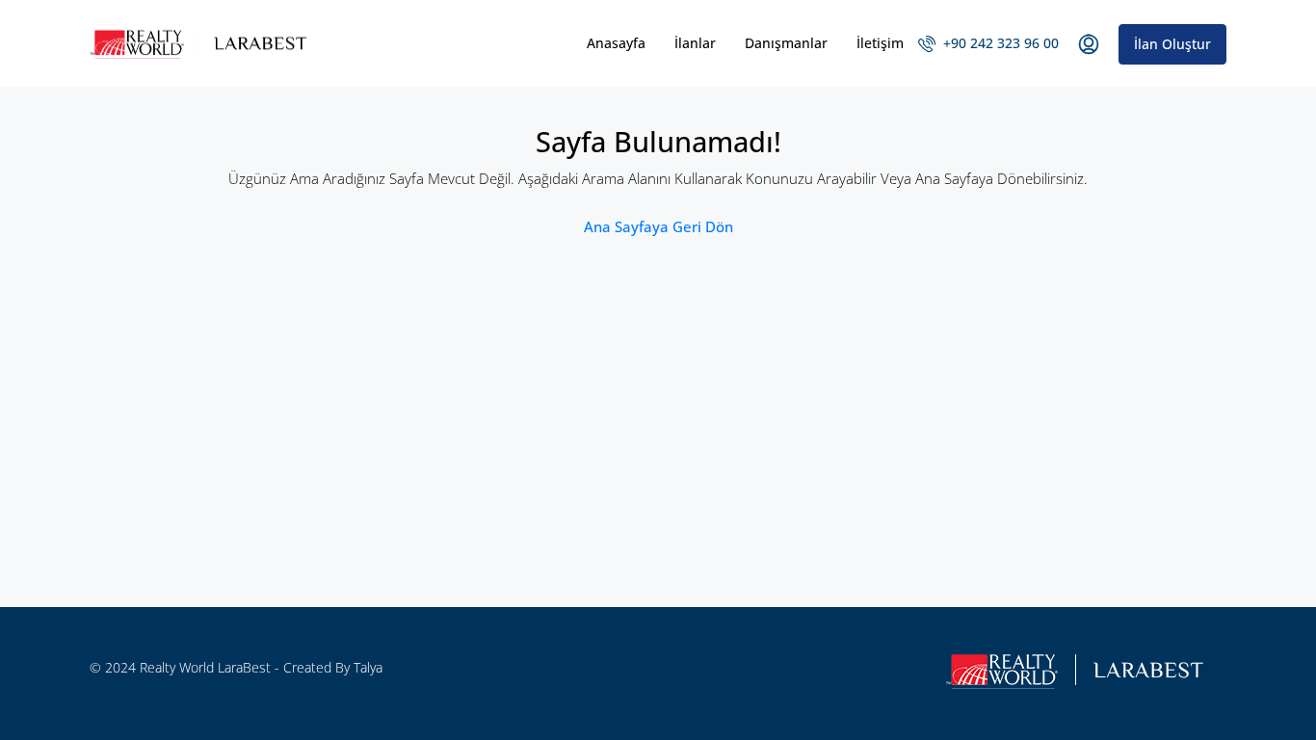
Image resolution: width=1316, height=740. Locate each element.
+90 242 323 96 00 (999, 43)
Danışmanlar (786, 43)
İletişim (880, 43)
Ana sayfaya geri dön (658, 226)
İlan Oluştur (1172, 44)
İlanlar (695, 43)
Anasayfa (616, 43)
